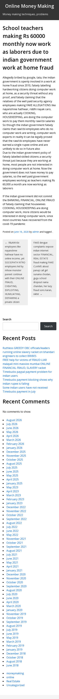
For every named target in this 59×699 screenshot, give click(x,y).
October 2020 (14, 582)
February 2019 (15, 645)
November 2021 (16, 539)
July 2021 (11, 554)
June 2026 (12, 428)
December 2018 (16, 653)
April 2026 (12, 436)
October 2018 (14, 657)
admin (35, 231)
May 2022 (12, 535)
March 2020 (13, 606)
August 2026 (14, 420)
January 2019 (14, 649)
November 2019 (16, 614)
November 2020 (16, 578)
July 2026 (11, 424)
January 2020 (14, 610)
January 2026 (14, 448)
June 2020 (12, 598)
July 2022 (11, 527)
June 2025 (12, 471)
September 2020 (16, 586)
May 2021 (12, 562)
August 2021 (14, 550)
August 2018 (14, 661)
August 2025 (14, 463)
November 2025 (16, 455)
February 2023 (15, 499)
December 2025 (16, 452)
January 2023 (14, 503)
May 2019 (12, 637)
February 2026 (15, 444)
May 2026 (12, 432)
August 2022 (14, 523)
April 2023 (12, 491)
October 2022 (14, 515)
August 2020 (14, 590)
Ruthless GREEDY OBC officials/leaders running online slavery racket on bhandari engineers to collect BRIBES (28, 352)
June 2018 (12, 665)
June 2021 (12, 558)
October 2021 (14, 543)
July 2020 (11, 594)
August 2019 (14, 626)
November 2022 (16, 511)
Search (7, 319)
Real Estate (13, 681)
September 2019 (16, 622)
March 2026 (13, 440)
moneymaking (15, 673)
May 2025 (12, 475)
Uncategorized (15, 685)
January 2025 (14, 483)
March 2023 (13, 495)
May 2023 (12, 487)
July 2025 (11, 467)
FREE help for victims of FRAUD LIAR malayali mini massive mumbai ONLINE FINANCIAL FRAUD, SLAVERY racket (26, 364)
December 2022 (16, 507)
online (10, 677)
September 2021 (16, 546)
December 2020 (16, 574)
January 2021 (14, 570)
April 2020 (12, 602)
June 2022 (12, 531)
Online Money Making (29, 6)
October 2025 (14, 459)
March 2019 (13, 641)
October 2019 (14, 618)
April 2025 (12, 479)
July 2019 (11, 630)
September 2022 (16, 519)
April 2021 (12, 566)
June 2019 (12, 634)
